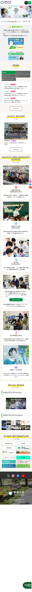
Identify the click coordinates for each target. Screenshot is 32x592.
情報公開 (6, 483)
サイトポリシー (7, 487)
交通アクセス (19, 484)
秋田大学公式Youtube (12, 392)
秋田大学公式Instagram (13, 415)
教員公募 (18, 481)
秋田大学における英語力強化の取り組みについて (15, 35)
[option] (16, 11)
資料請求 (6, 484)
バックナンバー (16, 108)
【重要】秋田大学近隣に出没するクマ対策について (15, 30)
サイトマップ (19, 486)
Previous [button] (2, 132)
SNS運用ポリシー (7, 489)
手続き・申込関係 (20, 483)
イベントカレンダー (9, 79)
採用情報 (6, 481)
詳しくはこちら (16, 299)
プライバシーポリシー (21, 487)
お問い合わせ (6, 486)
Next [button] (29, 132)
